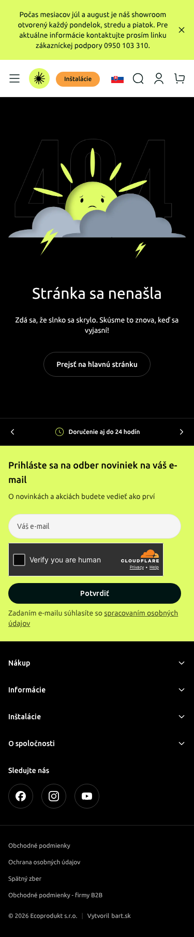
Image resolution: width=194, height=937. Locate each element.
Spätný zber (24, 879)
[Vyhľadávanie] (138, 78)
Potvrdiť (94, 593)
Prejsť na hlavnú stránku (97, 364)
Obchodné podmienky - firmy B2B (55, 895)
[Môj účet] (159, 78)
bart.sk (121, 916)
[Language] (117, 78)
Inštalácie (78, 79)
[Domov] (39, 78)
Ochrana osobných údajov (44, 862)
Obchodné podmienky (39, 846)
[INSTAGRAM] (53, 796)
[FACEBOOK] (20, 796)
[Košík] (179, 78)
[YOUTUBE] (86, 796)
